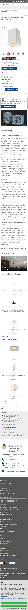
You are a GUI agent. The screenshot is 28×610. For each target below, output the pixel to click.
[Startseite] (14, 1)
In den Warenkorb (10, 89)
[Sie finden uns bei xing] (10, 501)
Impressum (3, 546)
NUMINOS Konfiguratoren (7, 531)
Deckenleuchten (4, 11)
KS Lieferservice (4, 529)
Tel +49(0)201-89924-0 (12, 459)
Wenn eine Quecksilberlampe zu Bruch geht (11, 510)
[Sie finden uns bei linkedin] (13, 501)
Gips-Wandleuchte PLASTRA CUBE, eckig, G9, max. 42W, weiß (14, 396)
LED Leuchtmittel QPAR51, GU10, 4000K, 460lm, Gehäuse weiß (14, 330)
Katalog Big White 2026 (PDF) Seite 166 (11, 63)
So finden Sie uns (4, 488)
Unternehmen (3, 486)
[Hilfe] (18, 1)
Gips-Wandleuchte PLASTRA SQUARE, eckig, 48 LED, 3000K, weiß (14, 376)
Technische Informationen (12, 248)
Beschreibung (7, 131)
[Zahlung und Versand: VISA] (2, 563)
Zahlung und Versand (5, 538)
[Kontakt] (21, 1)
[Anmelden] (16, 1)
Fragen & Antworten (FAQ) (7, 519)
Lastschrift (3, 570)
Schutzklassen (4, 526)
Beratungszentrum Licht (18, 471)
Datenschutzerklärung (6, 541)
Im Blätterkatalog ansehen (8, 65)
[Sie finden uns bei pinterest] (7, 501)
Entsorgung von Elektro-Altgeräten (9, 507)
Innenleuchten (14, 10)
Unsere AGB (3, 543)
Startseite (3, 10)
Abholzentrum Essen (5, 483)
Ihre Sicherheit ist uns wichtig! (8, 493)
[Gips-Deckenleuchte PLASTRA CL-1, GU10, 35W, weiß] (14, 38)
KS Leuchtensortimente (6, 517)
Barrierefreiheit (4, 553)
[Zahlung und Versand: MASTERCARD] (6, 563)
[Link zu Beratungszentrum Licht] (4, 471)
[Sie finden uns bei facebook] (1, 501)
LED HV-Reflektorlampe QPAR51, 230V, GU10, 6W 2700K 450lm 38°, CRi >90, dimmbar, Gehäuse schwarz (14, 311)
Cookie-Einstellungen (10, 467)
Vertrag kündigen (5, 550)
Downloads (6, 253)
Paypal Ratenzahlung (12, 574)
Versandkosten (7, 75)
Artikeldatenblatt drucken (8, 62)
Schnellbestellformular (6, 514)
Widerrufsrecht (4, 548)
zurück (26, 15)
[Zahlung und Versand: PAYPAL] (11, 563)
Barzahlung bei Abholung (6, 577)
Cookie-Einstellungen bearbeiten (8, 555)
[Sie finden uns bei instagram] (16, 501)
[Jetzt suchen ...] (26, 4)
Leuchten (8, 10)
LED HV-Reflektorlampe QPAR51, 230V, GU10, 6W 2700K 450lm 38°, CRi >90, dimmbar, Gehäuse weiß (14, 291)
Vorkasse (2, 566)
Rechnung (8, 568)
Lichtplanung (3, 521)
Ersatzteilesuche (4, 512)
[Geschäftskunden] (23, 1)
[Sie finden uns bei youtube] (4, 501)
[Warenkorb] (26, 1)
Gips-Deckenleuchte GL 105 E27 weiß (14, 356)
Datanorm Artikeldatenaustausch (8, 524)
